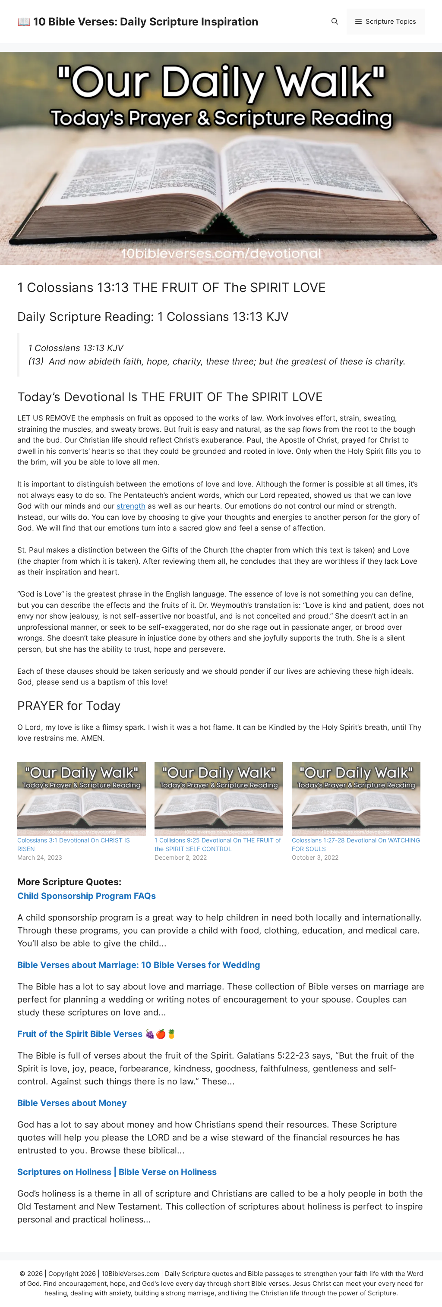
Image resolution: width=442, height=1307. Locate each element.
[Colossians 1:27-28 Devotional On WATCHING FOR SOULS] (356, 799)
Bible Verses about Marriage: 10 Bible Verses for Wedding (138, 965)
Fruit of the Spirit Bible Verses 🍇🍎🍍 (97, 1034)
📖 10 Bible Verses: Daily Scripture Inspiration (138, 21)
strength (131, 506)
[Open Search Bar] (335, 22)
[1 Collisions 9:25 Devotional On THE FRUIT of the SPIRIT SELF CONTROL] (219, 799)
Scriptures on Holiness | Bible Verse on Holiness (117, 1172)
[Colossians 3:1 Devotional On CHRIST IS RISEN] (81, 799)
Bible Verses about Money (72, 1103)
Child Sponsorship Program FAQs (86, 896)
